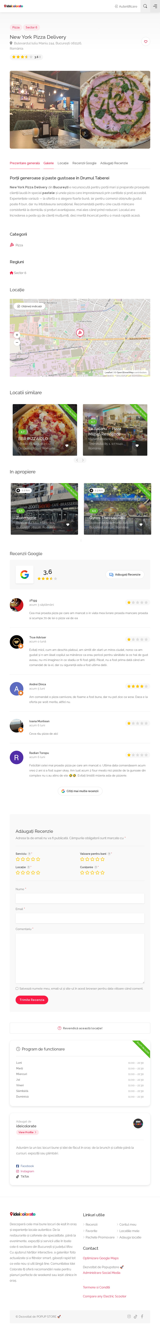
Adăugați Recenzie (114, 163)
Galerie (49, 163)
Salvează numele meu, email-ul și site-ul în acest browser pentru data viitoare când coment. (81, 988)
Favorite (91, 1231)
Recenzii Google (84, 163)
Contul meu (127, 1224)
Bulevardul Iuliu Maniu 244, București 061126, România (46, 45)
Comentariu (24, 929)
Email (20, 909)
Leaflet (109, 372)
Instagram (27, 1171)
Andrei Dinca (37, 684)
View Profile (26, 1132)
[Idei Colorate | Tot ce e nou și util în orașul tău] (13, 6)
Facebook (27, 1166)
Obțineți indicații (31, 306)
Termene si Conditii (96, 1287)
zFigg (33, 600)
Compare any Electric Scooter (104, 1296)
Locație (63, 163)
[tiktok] (135, 1316)
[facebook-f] (142, 1316)
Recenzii (91, 1224)
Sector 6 (31, 27)
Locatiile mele (129, 1231)
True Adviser (37, 637)
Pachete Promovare (100, 1237)
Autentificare (127, 6)
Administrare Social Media (101, 1273)
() (38, 57)
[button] (17, 335)
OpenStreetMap (125, 372)
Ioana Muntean (39, 721)
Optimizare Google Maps (101, 1258)
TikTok (25, 1176)
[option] (45, 430)
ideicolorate (26, 1126)
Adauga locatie (130, 1237)
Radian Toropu (39, 753)
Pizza (16, 27)
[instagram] (129, 1316)
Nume (21, 889)
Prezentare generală (25, 163)
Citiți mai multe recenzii (83, 791)
